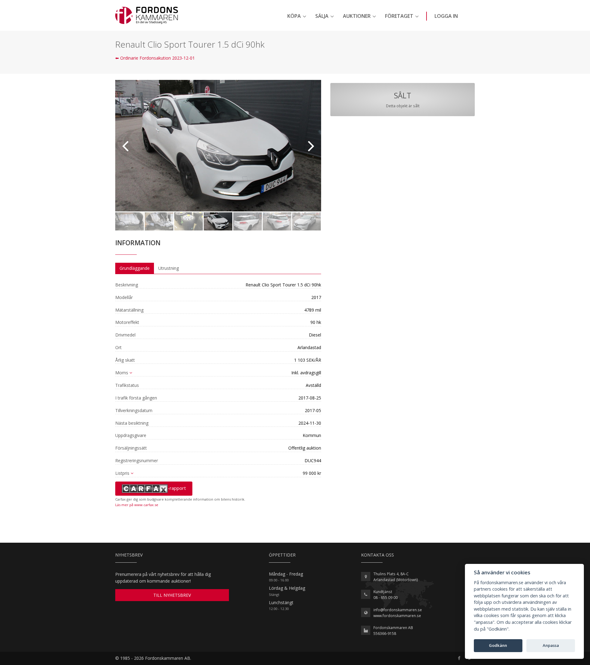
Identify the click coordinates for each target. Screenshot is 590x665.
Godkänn (498, 645)
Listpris (122, 473)
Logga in (446, 16)
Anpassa (551, 645)
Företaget (399, 16)
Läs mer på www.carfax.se (136, 504)
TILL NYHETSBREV (172, 595)
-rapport (177, 488)
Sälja (321, 16)
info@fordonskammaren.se (397, 609)
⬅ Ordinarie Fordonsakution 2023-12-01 (155, 58)
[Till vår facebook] (459, 658)
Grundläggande (135, 268)
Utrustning (168, 268)
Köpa (294, 16)
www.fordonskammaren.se (397, 615)
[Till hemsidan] (146, 15)
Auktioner (357, 16)
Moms (121, 373)
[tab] (134, 268)
